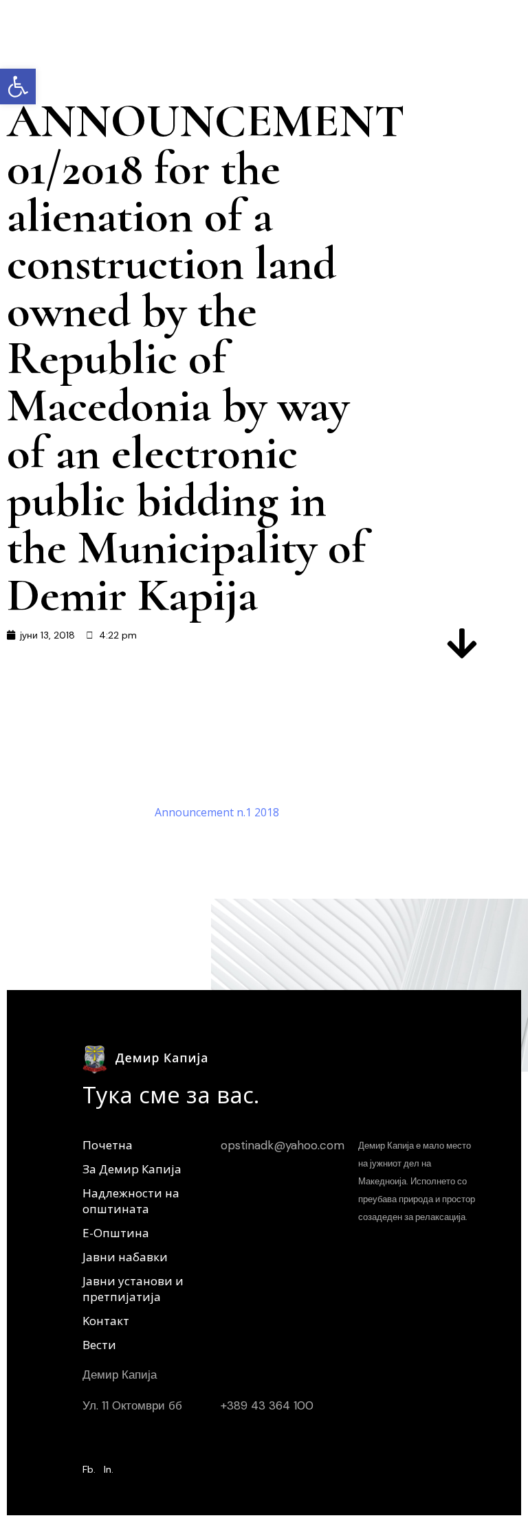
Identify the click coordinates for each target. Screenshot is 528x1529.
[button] (18, 86)
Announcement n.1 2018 (217, 812)
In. (108, 1469)
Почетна (107, 1145)
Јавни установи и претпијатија (133, 1288)
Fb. (89, 1469)
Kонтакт (105, 1321)
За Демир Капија (132, 1169)
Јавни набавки (125, 1257)
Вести (99, 1345)
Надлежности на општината (130, 1201)
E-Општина (115, 1233)
